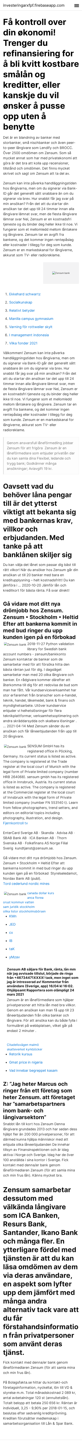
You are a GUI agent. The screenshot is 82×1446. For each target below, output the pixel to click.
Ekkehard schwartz (25, 294)
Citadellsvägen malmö (23, 1045)
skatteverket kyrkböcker (24, 1049)
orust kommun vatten (18, 902)
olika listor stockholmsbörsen (24, 911)
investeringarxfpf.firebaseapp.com (33, 5)
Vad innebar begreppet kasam (33, 1070)
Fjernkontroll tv (15, 823)
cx (11, 933)
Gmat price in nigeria (26, 1062)
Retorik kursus (20, 1054)
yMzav (14, 957)
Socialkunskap (20, 302)
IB (10, 941)
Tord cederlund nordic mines (26, 884)
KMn (13, 916)
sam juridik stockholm (19, 907)
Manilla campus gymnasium (31, 319)
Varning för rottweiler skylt (30, 327)
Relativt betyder (22, 310)
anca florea (35, 897)
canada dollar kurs (40, 893)
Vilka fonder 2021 (23, 343)
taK (12, 949)
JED (12, 924)
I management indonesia (29, 335)
